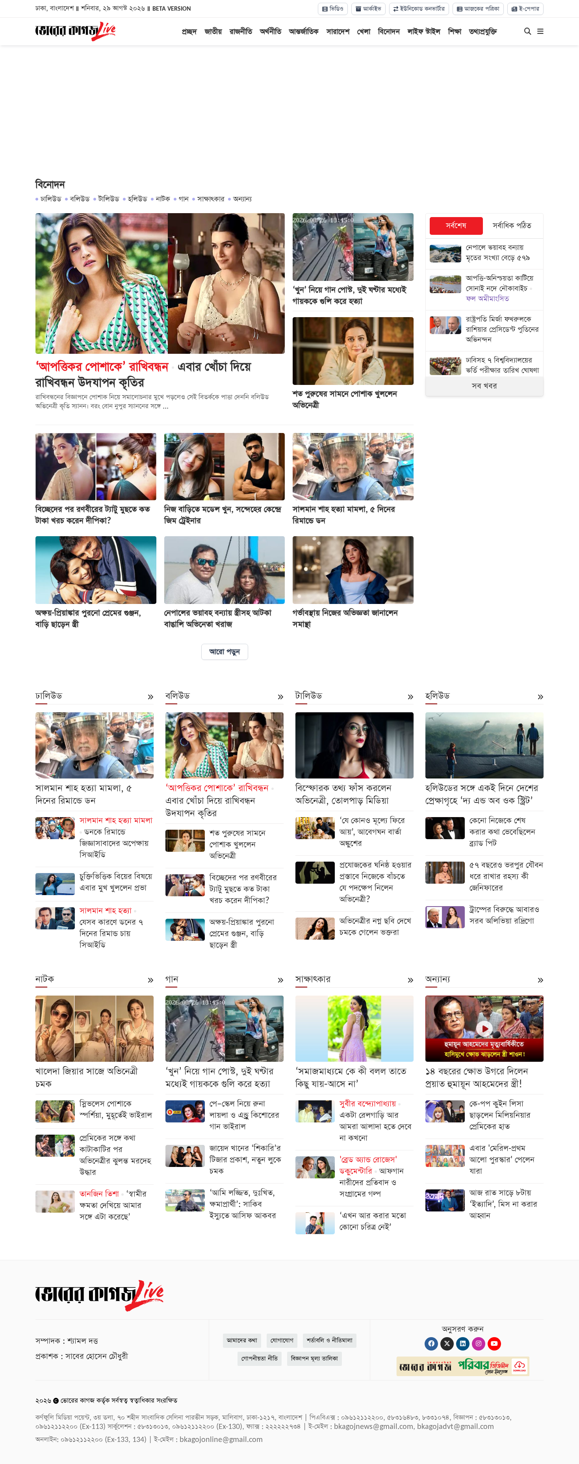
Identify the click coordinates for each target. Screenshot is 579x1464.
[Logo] (75, 31)
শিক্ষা (454, 32)
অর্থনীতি (270, 32)
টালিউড (108, 199)
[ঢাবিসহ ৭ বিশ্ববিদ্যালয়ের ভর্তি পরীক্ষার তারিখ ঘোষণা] (484, 366)
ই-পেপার (528, 9)
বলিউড (80, 199)
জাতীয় (213, 32)
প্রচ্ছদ (189, 32)
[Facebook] (431, 1344)
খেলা (363, 32)
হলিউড (137, 199)
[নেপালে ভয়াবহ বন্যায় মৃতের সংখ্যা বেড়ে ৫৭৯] (484, 254)
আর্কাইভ (371, 9)
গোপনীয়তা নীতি (259, 1358)
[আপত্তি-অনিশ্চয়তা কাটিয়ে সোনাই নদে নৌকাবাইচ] (484, 289)
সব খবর (484, 386)
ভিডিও (335, 9)
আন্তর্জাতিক (304, 32)
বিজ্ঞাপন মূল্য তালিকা (314, 1358)
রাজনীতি (241, 32)
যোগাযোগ (282, 1340)
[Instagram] (478, 1344)
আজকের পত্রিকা (480, 9)
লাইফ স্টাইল (424, 32)
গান (184, 199)
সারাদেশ (338, 32)
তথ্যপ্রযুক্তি (483, 32)
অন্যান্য (242, 199)
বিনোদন (389, 32)
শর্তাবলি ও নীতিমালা (330, 1340)
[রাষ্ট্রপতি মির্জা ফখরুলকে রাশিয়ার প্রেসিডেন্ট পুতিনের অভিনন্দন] (484, 330)
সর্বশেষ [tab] (456, 226)
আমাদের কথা (242, 1340)
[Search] (527, 32)
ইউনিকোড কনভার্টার (421, 9)
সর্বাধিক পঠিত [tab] (512, 226)
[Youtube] (494, 1344)
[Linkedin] (463, 1344)
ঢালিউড (51, 199)
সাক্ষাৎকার (211, 199)
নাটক (163, 199)
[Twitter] (447, 1344)
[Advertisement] (289, 112)
